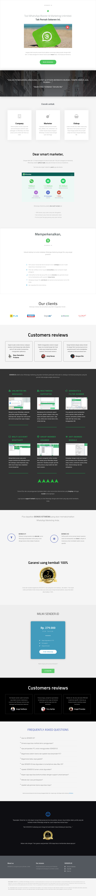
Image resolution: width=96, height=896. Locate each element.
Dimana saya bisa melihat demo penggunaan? (37, 743)
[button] (48, 36)
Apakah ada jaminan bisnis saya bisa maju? (36, 785)
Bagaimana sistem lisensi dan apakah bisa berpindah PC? (41, 754)
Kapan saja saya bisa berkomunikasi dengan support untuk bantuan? (45, 775)
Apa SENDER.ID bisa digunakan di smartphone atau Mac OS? (42, 764)
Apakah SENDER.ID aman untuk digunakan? (36, 769)
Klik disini (71, 793)
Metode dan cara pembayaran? (32, 780)
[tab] (48, 738)
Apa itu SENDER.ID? (28, 738)
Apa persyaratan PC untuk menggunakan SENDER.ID (39, 748)
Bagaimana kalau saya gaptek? (32, 759)
